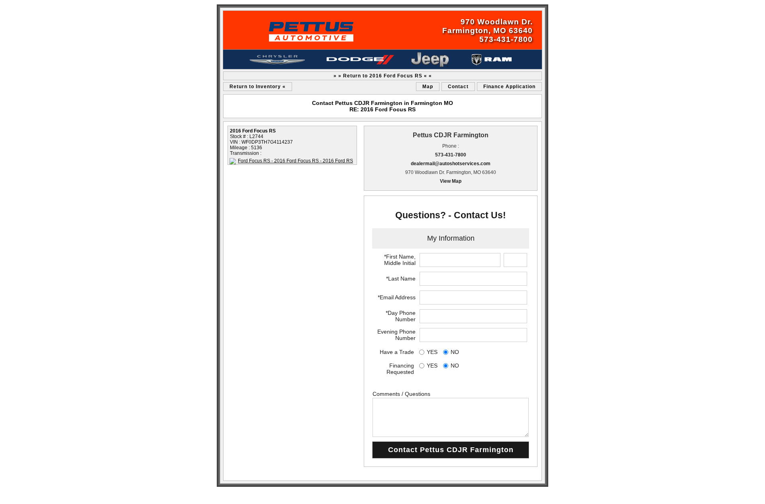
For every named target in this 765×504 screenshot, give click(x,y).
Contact (458, 86)
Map (427, 86)
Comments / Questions (401, 394)
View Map (450, 181)
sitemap (226, 492)
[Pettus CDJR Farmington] (382, 39)
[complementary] (741, 480)
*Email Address (397, 297)
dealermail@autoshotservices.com (450, 163)
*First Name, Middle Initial (400, 259)
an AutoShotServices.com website (516, 492)
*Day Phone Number (401, 316)
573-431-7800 (450, 155)
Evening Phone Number (396, 334)
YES (432, 352)
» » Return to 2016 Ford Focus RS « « (382, 76)
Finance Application (509, 86)
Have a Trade (397, 352)
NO (455, 352)
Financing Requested (400, 368)
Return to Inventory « (258, 86)
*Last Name (401, 278)
